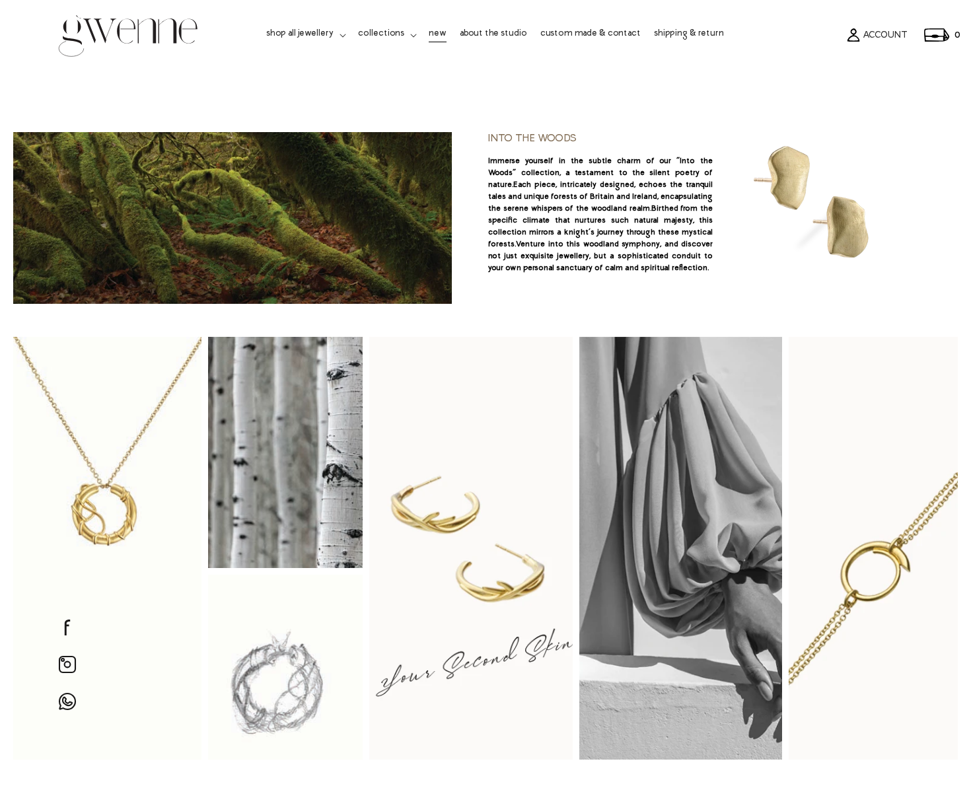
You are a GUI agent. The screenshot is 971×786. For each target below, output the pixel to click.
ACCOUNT (885, 35)
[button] (305, 35)
